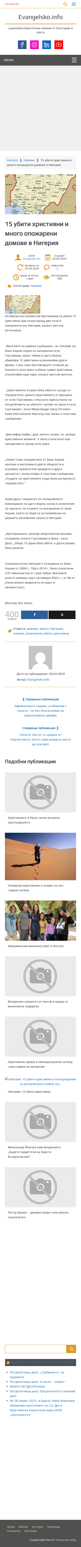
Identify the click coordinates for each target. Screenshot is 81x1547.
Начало (12, 160)
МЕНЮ (9, 60)
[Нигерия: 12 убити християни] (40, 1081)
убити (48, 633)
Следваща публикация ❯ (40, 728)
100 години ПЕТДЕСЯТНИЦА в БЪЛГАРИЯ (41, 1362)
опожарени (34, 633)
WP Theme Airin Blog (63, 1539)
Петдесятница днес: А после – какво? (37, 1382)
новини (18, 633)
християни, (61, 633)
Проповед (53, 1526)
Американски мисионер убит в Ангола (36, 946)
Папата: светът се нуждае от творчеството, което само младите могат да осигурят (40, 739)
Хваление (30, 1530)
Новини (29, 160)
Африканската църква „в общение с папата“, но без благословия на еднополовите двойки (40, 710)
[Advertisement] (40, 108)
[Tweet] (62, 615)
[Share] (34, 615)
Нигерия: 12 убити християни (29, 1091)
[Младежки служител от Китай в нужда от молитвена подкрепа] (40, 976)
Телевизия (13, 1530)
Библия (23, 1526)
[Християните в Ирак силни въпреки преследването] (40, 792)
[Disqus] (40, 1281)
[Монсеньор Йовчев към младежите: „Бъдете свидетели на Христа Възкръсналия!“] (40, 1122)
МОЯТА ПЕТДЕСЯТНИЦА (27, 1386)
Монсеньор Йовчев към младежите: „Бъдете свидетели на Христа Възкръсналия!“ (34, 1152)
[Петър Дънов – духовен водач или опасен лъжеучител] (40, 1187)
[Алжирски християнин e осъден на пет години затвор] (40, 856)
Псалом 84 (12, 4)
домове (32, 629)
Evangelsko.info (40, 16)
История (37, 1526)
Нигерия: (56, 629)
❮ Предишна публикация (40, 699)
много (44, 629)
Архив (11, 1526)
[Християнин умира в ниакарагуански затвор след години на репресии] (40, 1037)
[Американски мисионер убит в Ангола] (40, 921)
